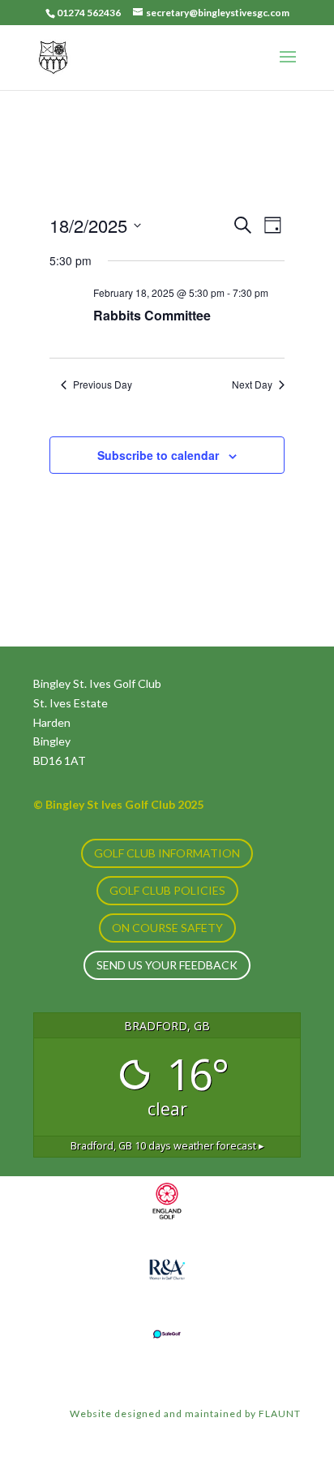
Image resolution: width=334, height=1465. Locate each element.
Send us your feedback (167, 965)
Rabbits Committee (152, 315)
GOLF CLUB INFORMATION (167, 853)
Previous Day (102, 384)
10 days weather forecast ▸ (167, 1146)
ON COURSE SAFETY (167, 927)
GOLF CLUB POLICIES (167, 890)
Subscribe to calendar (158, 455)
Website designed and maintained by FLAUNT (185, 1413)
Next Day (252, 384)
